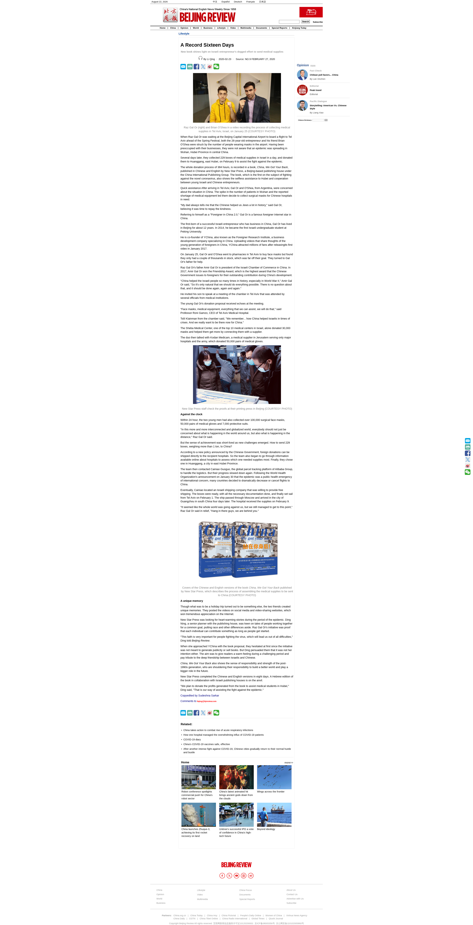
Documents (261, 28)
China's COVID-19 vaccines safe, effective (206, 744)
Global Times (258, 918)
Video (233, 28)
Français (250, 1)
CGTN (192, 918)
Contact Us (292, 894)
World (196, 28)
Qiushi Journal (276, 918)
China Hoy (212, 915)
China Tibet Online (209, 918)
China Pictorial (229, 915)
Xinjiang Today (299, 28)
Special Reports (279, 28)
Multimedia (245, 28)
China (173, 28)
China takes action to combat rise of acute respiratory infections (218, 730)
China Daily (179, 918)
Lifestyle (221, 28)
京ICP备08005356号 (265, 923)
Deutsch (238, 1)
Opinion (184, 28)
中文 (215, 1)
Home (162, 28)
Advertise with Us (295, 898)
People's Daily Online (250, 915)
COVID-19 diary (192, 739)
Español (226, 1)
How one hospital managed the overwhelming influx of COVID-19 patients (223, 734)
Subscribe (318, 22)
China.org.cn (179, 915)
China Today (196, 915)
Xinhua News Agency (296, 915)
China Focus (245, 890)
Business (207, 28)
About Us (291, 890)
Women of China (273, 915)
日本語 (262, 1)
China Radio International (234, 918)
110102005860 (294, 923)
